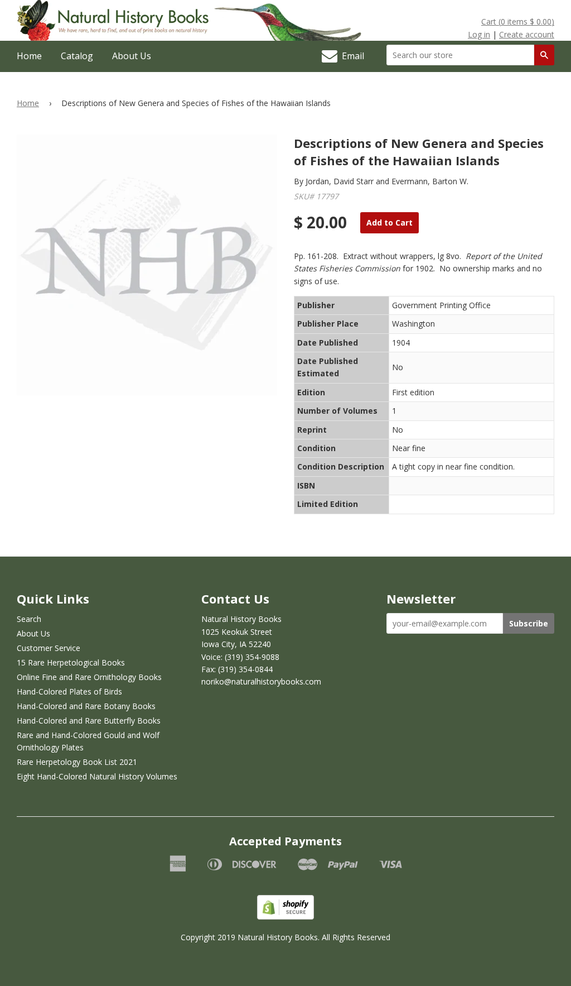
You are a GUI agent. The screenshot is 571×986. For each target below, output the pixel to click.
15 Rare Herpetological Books (71, 662)
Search (29, 619)
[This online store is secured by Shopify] (285, 916)
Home (29, 56)
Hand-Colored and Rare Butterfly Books (89, 720)
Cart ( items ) (517, 21)
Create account (526, 34)
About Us (131, 56)
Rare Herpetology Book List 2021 (77, 762)
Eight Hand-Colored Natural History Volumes (97, 776)
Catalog (77, 56)
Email (350, 56)
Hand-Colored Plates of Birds (69, 691)
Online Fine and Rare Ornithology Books (89, 677)
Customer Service (48, 648)
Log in (479, 34)
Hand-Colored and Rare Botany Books (86, 706)
